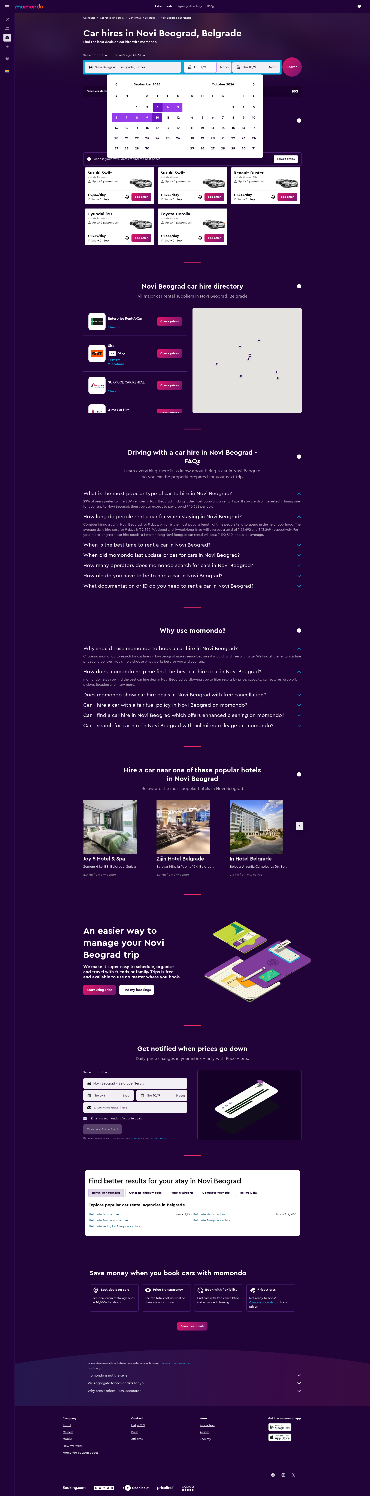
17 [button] (157, 128)
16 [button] (147, 128)
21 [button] (126, 138)
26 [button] (178, 138)
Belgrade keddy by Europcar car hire (114, 1226)
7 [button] (126, 117)
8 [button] (137, 117)
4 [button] (168, 107)
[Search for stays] (7, 28)
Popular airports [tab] (181, 1192)
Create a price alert (262, 1302)
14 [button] (126, 128)
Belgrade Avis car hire (104, 1214)
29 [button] (137, 148)
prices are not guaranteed (176, 1363)
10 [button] (157, 117)
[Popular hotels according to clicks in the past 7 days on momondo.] (299, 775)
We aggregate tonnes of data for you (117, 1383)
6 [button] (116, 117)
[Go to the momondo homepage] (29, 6)
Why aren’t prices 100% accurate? (114, 1391)
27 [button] (116, 148)
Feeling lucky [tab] (248, 1192)
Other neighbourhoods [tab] (145, 1192)
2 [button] (147, 107)
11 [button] (167, 117)
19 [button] (178, 128)
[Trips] (7, 59)
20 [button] (116, 138)
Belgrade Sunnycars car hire (108, 1220)
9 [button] (147, 117)
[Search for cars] (7, 37)
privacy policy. (159, 1138)
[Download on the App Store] (279, 1437)
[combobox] (95, 55)
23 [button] (147, 138)
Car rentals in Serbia (112, 17)
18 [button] (167, 128)
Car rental (89, 17)
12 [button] (178, 117)
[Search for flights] (7, 19)
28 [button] (126, 148)
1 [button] (136, 107)
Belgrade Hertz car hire (209, 1214)
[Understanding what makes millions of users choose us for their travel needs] (299, 631)
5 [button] (178, 107)
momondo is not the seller (108, 1375)
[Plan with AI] (7, 46)
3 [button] (157, 107)
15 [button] (137, 128)
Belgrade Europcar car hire (211, 1220)
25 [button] (168, 138)
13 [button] (116, 128)
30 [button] (147, 148)
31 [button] (253, 148)
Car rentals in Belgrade (142, 17)
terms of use (138, 1138)
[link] (141, 197)
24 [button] (157, 138)
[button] (7, 6)
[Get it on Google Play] (279, 1427)
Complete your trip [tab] (216, 1192)
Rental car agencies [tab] (106, 1192)
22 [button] (137, 138)
